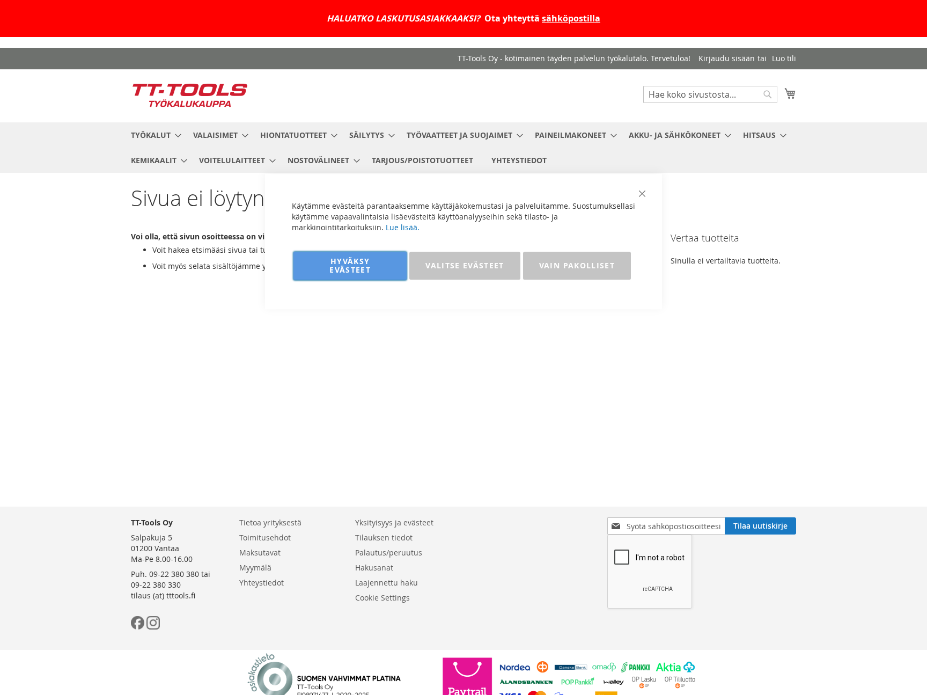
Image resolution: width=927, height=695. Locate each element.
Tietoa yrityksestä (270, 522)
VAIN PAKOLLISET (577, 265)
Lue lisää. (403, 227)
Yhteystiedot (261, 582)
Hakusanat (374, 567)
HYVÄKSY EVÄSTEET (350, 265)
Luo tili (784, 58)
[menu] (463, 147)
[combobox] (710, 94)
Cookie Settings (382, 597)
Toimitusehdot (265, 537)
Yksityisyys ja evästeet (394, 522)
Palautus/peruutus (388, 552)
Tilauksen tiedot (384, 537)
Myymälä (255, 567)
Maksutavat (260, 552)
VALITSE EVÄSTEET (464, 265)
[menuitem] (152, 135)
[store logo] (190, 95)
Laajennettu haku (386, 582)
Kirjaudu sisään (726, 58)
